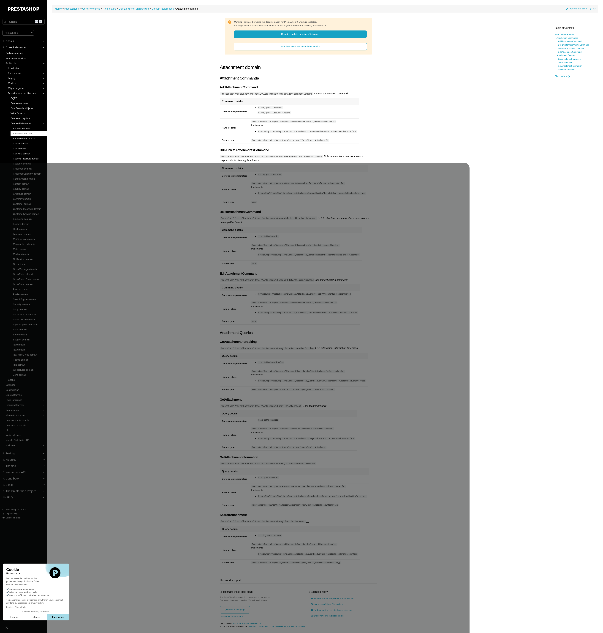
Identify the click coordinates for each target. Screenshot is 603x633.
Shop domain (20, 309)
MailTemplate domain (24, 239)
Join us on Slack (13, 518)
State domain (20, 329)
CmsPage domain (22, 168)
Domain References (163, 8)
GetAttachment (565, 62)
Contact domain (21, 183)
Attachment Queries (566, 55)
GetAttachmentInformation (570, 66)
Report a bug (11, 513)
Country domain (21, 188)
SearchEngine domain (24, 299)
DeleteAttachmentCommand (571, 48)
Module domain (21, 254)
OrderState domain (23, 284)
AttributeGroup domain (24, 138)
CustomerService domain (26, 214)
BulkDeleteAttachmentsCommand (573, 45)
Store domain (20, 334)
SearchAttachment (566, 70)
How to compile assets (17, 420)
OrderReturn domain (23, 274)
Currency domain (22, 198)
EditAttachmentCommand (569, 52)
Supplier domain (21, 339)
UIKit (8, 430)
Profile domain (20, 294)
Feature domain (21, 224)
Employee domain (22, 219)
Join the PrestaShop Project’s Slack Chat (333, 598)
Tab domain (19, 344)
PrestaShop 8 (72, 8)
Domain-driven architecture (134, 8)
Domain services (19, 103)
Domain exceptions (20, 118)
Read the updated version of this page (300, 34)
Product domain (21, 289)
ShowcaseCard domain (25, 314)
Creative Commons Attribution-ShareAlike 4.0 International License (276, 626)
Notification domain (23, 259)
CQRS (14, 98)
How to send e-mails (16, 425)
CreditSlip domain (22, 193)
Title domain (19, 364)
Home (58, 8)
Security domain (21, 304)
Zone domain (19, 374)
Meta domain (19, 249)
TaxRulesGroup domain (25, 354)
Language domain (22, 234)
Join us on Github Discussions (328, 604)
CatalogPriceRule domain (26, 158)
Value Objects (18, 113)
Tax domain (19, 349)
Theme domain (20, 359)
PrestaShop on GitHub (15, 509)
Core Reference (91, 8)
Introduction (14, 68)
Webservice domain (23, 369)
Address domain (21, 128)
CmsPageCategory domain (27, 173)
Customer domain (22, 204)
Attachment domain (23, 133)
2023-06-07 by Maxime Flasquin (247, 623)
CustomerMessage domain (27, 209)
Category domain (22, 163)
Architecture (109, 8)
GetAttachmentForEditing (569, 59)
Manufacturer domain (24, 244)
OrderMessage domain (25, 269)
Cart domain (19, 148)
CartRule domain (21, 153)
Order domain (20, 264)
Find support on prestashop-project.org (332, 610)
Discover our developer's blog (328, 616)
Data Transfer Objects (22, 108)
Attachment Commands (567, 38)
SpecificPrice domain (24, 319)
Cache (11, 379)
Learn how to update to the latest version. (300, 46)
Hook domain (20, 229)
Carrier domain (20, 143)
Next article (561, 76)
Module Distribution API (17, 440)
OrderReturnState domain (26, 279)
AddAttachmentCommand (569, 41)
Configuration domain (24, 178)
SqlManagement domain (25, 324)
